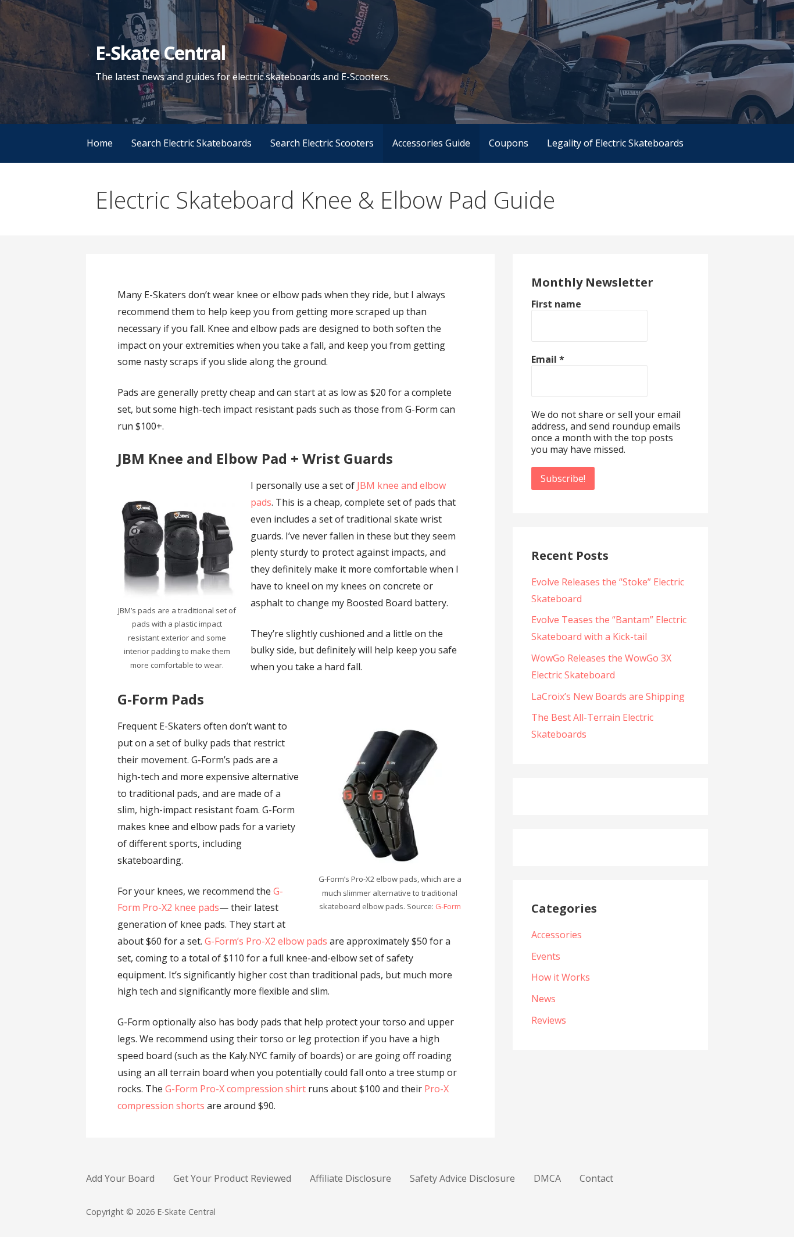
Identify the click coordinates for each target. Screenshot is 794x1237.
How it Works (560, 977)
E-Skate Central (160, 52)
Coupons (508, 143)
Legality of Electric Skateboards (615, 143)
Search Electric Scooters (322, 143)
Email (547, 359)
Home (100, 143)
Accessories (556, 934)
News (543, 998)
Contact (596, 1178)
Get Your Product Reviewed (232, 1178)
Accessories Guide (431, 143)
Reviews (548, 1020)
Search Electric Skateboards (191, 143)
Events (545, 956)
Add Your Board (120, 1178)
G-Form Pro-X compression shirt (235, 1088)
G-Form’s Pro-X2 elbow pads (266, 941)
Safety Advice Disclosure (462, 1178)
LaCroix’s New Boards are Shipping (608, 696)
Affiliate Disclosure (350, 1178)
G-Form (448, 906)
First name (556, 304)
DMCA (547, 1178)
